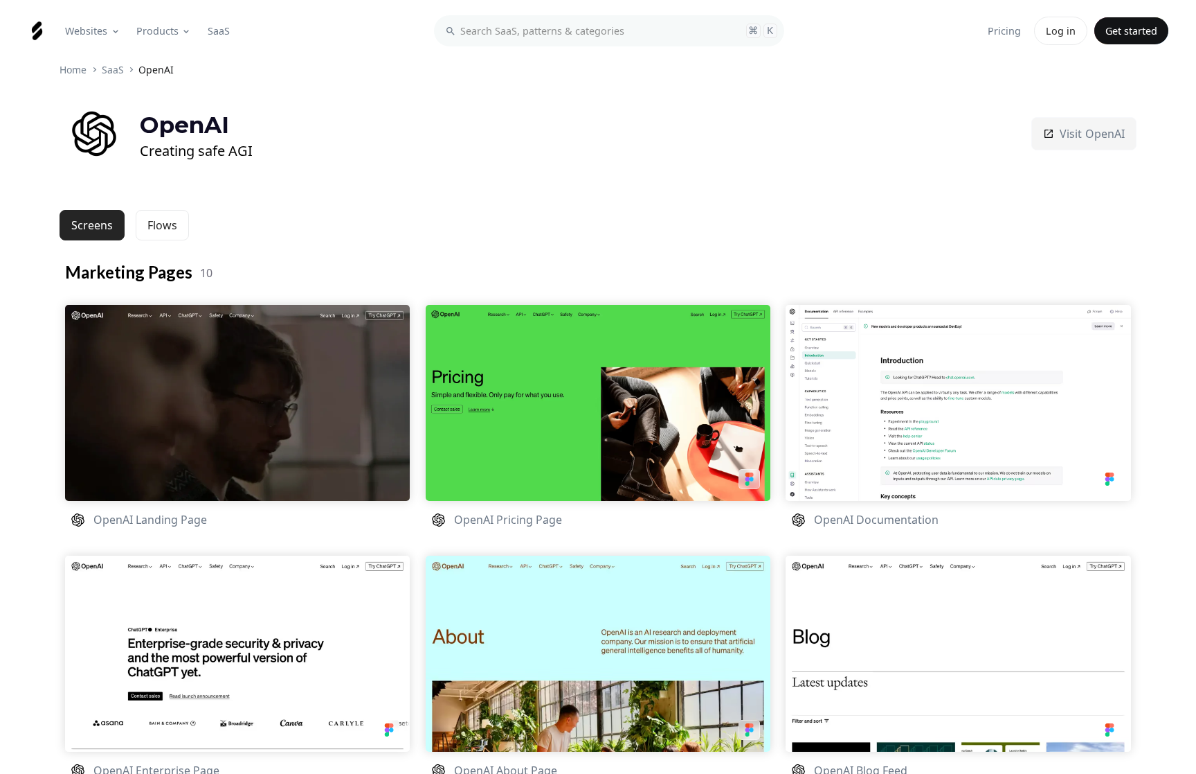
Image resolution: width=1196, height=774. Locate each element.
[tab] (92, 225)
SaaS (113, 69)
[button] (93, 30)
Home (73, 69)
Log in (1061, 30)
